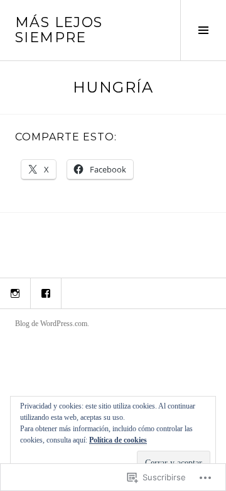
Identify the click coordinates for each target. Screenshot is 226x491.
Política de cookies (118, 440)
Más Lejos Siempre (58, 30)
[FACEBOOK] (46, 293)
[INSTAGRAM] (15, 293)
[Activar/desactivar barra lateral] (203, 30)
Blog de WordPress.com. (52, 323)
